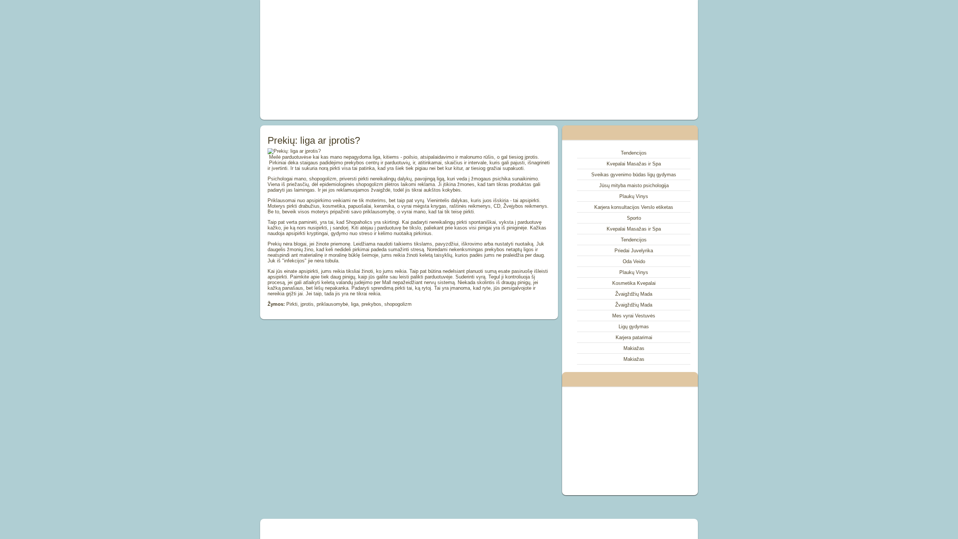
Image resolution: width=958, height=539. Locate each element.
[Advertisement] (394, 59)
